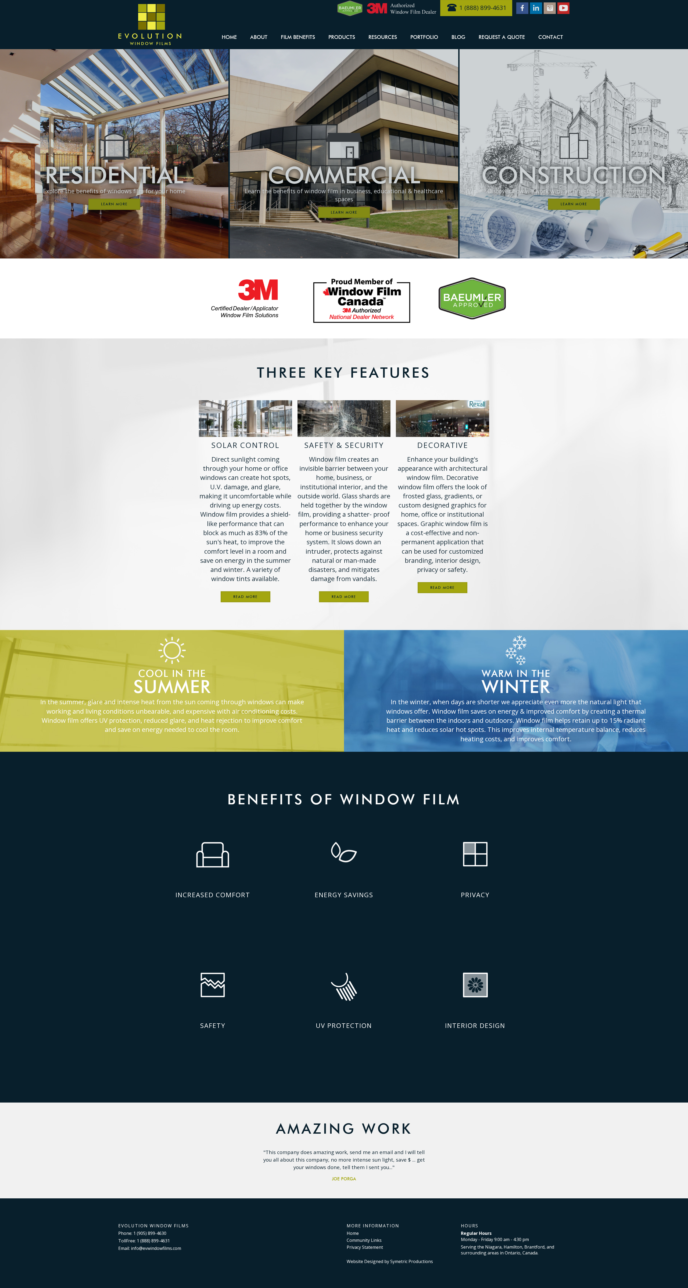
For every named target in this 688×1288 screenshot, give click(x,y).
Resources (382, 37)
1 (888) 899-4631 (483, 7)
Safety (212, 1025)
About (258, 37)
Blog (458, 37)
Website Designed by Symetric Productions (390, 1261)
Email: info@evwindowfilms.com (149, 1248)
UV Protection (344, 1025)
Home (229, 37)
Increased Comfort (212, 894)
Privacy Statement (365, 1247)
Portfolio (424, 37)
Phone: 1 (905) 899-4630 (142, 1233)
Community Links (364, 1240)
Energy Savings (344, 894)
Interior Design (475, 1025)
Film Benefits (298, 37)
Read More (245, 596)
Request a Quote (502, 37)
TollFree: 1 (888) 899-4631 (144, 1241)
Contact (550, 37)
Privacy (475, 894)
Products (341, 37)
